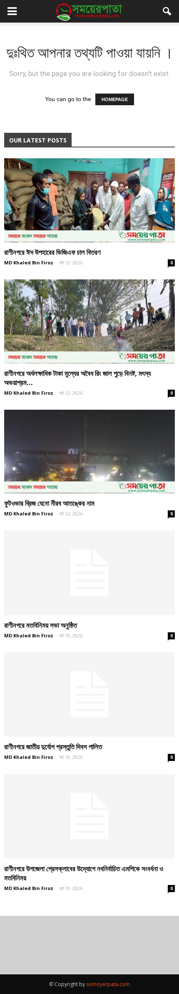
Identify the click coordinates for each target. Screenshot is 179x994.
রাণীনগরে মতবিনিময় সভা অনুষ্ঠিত (40, 625)
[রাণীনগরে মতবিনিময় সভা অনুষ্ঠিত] (89, 572)
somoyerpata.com (108, 984)
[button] (167, 11)
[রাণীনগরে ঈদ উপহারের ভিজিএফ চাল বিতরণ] (89, 200)
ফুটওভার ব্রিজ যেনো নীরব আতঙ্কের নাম (49, 503)
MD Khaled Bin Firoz (28, 262)
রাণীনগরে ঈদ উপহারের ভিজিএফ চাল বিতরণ (52, 252)
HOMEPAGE (115, 99)
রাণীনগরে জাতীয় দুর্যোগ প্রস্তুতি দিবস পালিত (53, 746)
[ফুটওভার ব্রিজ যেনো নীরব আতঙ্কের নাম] (89, 452)
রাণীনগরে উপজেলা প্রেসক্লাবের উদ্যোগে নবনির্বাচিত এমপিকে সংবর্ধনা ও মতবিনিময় (83, 873)
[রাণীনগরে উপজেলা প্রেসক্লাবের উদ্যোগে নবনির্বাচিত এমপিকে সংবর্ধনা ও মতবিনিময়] (89, 816)
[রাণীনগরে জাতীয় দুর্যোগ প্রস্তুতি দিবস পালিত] (89, 694)
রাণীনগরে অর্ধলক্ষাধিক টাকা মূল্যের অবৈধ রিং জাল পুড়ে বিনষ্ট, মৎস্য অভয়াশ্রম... (77, 377)
